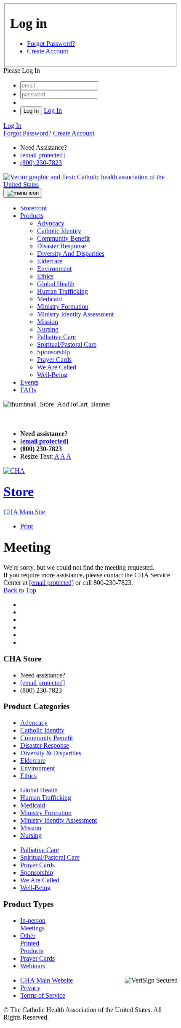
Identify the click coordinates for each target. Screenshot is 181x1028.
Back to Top (19, 590)
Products (31, 215)
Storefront (33, 208)
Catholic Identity (59, 230)
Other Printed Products (31, 943)
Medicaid (49, 299)
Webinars (32, 966)
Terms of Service (42, 995)
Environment (54, 268)
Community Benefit (63, 238)
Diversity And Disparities (70, 253)
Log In (53, 110)
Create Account (47, 51)
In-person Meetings (32, 924)
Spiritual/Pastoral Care (66, 344)
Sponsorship (53, 352)
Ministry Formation (62, 306)
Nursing (48, 329)
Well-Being (52, 374)
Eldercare (49, 261)
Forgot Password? (51, 43)
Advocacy (50, 223)
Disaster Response (61, 246)
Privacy (30, 987)
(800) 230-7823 (41, 162)
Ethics (45, 276)
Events (29, 382)
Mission (47, 321)
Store (18, 491)
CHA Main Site (24, 511)
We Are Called (56, 367)
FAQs (28, 389)
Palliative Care (56, 336)
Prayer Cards (54, 359)
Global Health (56, 283)
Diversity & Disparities (50, 753)
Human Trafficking (62, 291)
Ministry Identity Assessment (75, 314)
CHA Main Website (46, 980)
